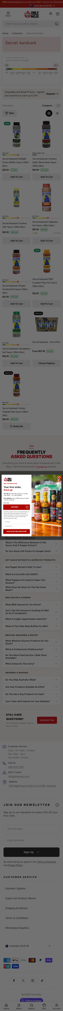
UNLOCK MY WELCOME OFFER (16, 531)
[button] (16, 507)
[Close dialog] (58, 477)
